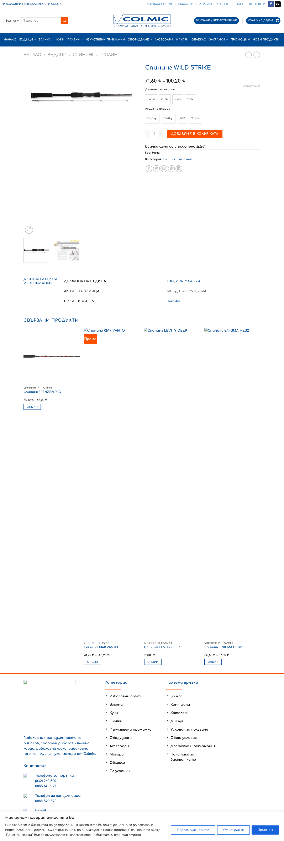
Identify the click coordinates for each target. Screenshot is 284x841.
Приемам (265, 829)
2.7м (197, 281)
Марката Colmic (160, 4)
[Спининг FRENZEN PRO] (51, 356)
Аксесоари (164, 39)
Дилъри (205, 4)
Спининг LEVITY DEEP (162, 647)
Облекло (198, 39)
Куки (60, 39)
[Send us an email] (278, 4)
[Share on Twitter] (156, 168)
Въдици (26, 39)
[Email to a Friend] (164, 168)
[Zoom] (29, 230)
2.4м (188, 281)
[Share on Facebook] (149, 168)
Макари (182, 39)
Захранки (217, 39)
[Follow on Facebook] (271, 4)
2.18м (180, 281)
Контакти (257, 4)
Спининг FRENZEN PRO (42, 392)
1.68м (170, 281)
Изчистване (252, 86)
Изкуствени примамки (105, 39)
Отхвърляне (233, 829)
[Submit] (64, 20)
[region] (142, 826)
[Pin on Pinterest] (171, 168)
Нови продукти (266, 39)
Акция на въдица (157, 109)
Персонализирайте (193, 829)
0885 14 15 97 (45, 786)
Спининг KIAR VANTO (101, 647)
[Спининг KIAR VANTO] (112, 483)
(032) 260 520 (45, 781)
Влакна (45, 39)
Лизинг (222, 4)
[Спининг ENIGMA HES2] (232, 483)
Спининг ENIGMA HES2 (223, 647)
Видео (238, 4)
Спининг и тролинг (96, 55)
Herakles (173, 301)
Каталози (186, 4)
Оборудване (138, 39)
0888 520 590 (45, 801)
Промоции (240, 39)
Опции (32, 407)
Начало (10, 39)
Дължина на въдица (160, 89)
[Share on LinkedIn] (178, 168)
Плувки (73, 39)
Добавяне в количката (195, 134)
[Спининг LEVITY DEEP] (172, 483)
